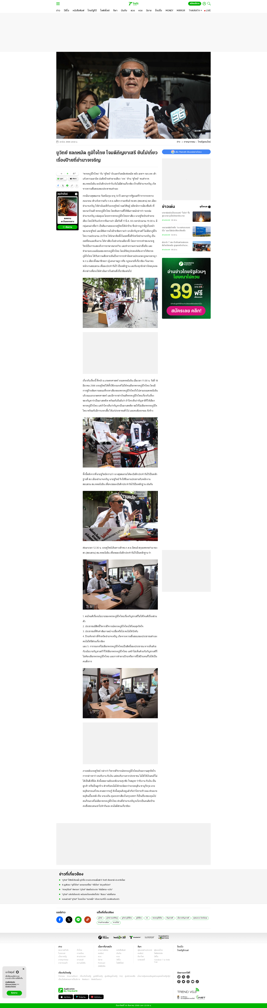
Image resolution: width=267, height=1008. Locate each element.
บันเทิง (118, 953)
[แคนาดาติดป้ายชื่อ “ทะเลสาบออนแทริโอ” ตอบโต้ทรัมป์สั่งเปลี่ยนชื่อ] (202, 231)
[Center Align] (23, 969)
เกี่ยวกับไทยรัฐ (85, 976)
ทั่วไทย (79, 950)
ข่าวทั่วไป (116, 922)
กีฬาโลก (141, 957)
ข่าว (178, 142)
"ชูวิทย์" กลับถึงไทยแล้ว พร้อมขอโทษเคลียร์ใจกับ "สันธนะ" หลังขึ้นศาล (89, 894)
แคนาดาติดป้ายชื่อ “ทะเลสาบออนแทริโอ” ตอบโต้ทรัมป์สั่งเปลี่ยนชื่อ (176, 229)
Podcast (101, 963)
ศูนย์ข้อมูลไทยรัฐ (111, 976)
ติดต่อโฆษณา (96, 979)
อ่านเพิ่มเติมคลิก (11, 983)
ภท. (147, 918)
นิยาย (100, 960)
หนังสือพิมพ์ (120, 950)
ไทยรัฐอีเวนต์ (183, 950)
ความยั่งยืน (81, 963)
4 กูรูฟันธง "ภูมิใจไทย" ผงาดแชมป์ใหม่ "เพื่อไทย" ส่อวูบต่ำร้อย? (86, 885)
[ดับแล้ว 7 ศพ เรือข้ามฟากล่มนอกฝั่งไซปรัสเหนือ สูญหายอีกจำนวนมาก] (202, 246)
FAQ (121, 976)
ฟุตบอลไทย (158, 950)
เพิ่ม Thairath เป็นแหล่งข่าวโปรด (188, 152)
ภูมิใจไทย (139, 918)
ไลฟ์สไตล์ (119, 963)
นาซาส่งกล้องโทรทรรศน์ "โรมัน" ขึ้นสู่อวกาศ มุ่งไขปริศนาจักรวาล (176, 214)
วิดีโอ (118, 960)
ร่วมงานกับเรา (72, 976)
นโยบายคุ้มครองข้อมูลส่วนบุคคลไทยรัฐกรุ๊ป (153, 976)
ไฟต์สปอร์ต (158, 953)
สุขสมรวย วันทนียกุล (200, 918)
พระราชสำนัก (63, 950)
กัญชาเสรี (169, 918)
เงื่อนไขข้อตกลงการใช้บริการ (69, 979)
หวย (118, 957)
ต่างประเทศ (166, 220)
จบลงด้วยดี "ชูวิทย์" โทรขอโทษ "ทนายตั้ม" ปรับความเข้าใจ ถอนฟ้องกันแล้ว (90, 899)
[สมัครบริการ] (186, 288)
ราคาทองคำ (63, 963)
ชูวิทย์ (100, 918)
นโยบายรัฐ (62, 957)
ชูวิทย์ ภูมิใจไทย (127, 918)
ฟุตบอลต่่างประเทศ (145, 950)
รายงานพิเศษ (103, 950)
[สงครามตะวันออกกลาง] (67, 206)
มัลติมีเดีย (101, 966)
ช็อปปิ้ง (180, 947)
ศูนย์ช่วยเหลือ (130, 976)
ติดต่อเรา (85, 979)
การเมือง (80, 953)
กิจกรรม (61, 976)
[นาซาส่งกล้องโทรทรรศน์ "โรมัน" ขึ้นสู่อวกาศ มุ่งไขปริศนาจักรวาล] (202, 216)
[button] (58, 185)
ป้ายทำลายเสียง (103, 922)
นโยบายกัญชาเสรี (183, 918)
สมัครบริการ (194, 4)
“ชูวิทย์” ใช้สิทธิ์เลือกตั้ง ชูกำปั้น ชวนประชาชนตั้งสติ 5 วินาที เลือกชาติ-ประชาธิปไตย (93, 880)
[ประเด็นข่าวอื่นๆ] (76, 194)
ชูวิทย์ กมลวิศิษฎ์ (112, 918)
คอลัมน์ (101, 953)
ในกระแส (61, 953)
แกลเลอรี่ (141, 960)
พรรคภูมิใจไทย (157, 918)
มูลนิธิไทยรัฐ (98, 976)
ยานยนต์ (80, 960)
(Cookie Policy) (10, 986)
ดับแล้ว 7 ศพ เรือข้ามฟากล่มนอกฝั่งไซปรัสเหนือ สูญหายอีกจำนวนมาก (175, 244)
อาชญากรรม (189, 142)
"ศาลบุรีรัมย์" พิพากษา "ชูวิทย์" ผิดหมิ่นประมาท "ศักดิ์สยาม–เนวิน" (87, 890)
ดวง (99, 957)
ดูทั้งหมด (203, 207)
